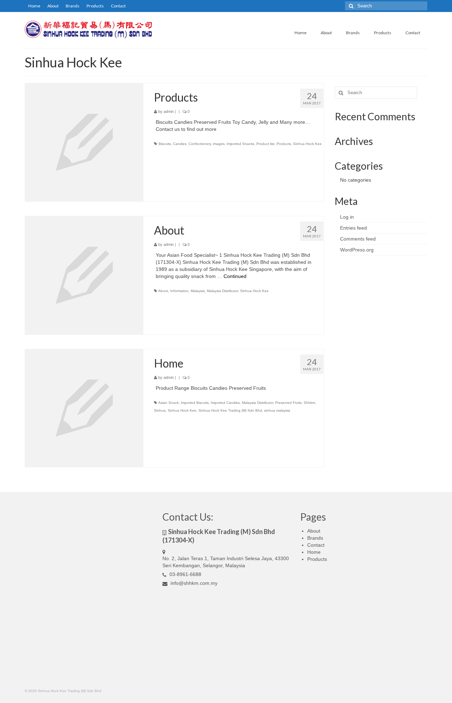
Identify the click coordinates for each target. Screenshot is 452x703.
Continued (235, 276)
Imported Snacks (240, 144)
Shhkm (309, 403)
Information (179, 291)
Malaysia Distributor (222, 291)
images (219, 144)
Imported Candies (225, 403)
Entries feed (353, 228)
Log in (347, 217)
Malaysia (198, 291)
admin (168, 111)
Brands (72, 5)
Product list (265, 144)
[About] (84, 275)
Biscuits (165, 144)
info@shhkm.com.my (193, 583)
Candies (179, 144)
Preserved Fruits (288, 403)
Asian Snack (168, 403)
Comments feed (358, 239)
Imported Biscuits (195, 403)
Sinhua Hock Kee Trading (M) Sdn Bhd (230, 410)
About (53, 5)
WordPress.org (357, 250)
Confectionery (200, 144)
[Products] (84, 142)
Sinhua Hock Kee (307, 144)
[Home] (84, 408)
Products (95, 5)
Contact (118, 5)
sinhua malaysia (277, 410)
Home (34, 5)
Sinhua (160, 410)
